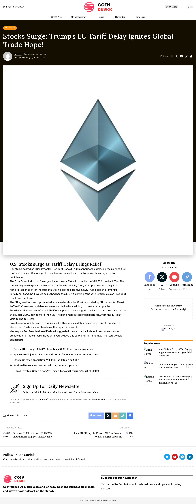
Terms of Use (45, 399)
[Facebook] (149, 281)
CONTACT (7, 7)
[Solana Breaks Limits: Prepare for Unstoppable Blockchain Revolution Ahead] (150, 380)
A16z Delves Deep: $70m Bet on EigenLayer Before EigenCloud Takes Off (175, 352)
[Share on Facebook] (172, 56)
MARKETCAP (18, 7)
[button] (181, 7)
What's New (10, 28)
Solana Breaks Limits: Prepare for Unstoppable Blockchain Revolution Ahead (174, 379)
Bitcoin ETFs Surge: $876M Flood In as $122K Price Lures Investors (53, 348)
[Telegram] (187, 281)
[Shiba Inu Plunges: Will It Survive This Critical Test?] (150, 366)
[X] (162, 281)
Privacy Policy (98, 399)
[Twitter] (167, 457)
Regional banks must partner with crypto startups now (45, 365)
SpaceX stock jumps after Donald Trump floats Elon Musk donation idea (55, 354)
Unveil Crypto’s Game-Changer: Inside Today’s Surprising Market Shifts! (56, 370)
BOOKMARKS (171, 7)
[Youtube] (174, 281)
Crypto (17, 54)
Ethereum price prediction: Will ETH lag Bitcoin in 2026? (46, 359)
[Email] (181, 56)
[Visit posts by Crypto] (7, 56)
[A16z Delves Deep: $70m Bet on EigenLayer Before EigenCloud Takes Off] (150, 352)
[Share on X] (176, 56)
